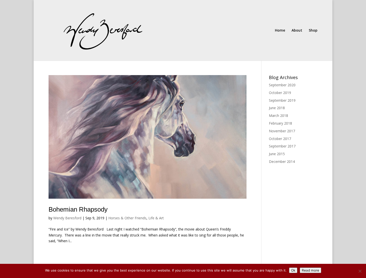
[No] (359, 271)
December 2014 (282, 161)
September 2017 (282, 146)
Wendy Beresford (67, 218)
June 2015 (277, 153)
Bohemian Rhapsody (78, 209)
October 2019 (280, 92)
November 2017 (282, 131)
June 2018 (277, 107)
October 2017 (280, 138)
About (297, 31)
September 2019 (282, 100)
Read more (310, 270)
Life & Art (156, 218)
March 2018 (278, 115)
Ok (293, 270)
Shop (313, 31)
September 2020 (282, 85)
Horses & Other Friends (127, 218)
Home (280, 31)
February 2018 (280, 123)
